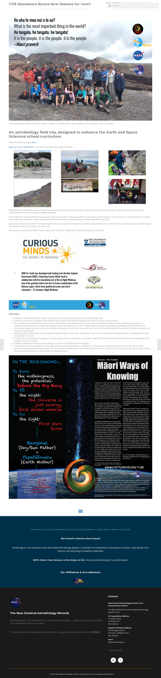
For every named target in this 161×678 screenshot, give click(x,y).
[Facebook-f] (120, 660)
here (34, 142)
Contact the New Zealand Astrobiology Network (63, 8)
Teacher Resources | (114, 529)
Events (127, 529)
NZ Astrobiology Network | (83, 529)
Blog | (100, 529)
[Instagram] (113, 660)
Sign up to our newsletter (21, 147)
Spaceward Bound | (60, 529)
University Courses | (41, 529)
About (35, 3)
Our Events (53, 3)
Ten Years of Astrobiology (79, 3)
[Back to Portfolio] (80, 512)
